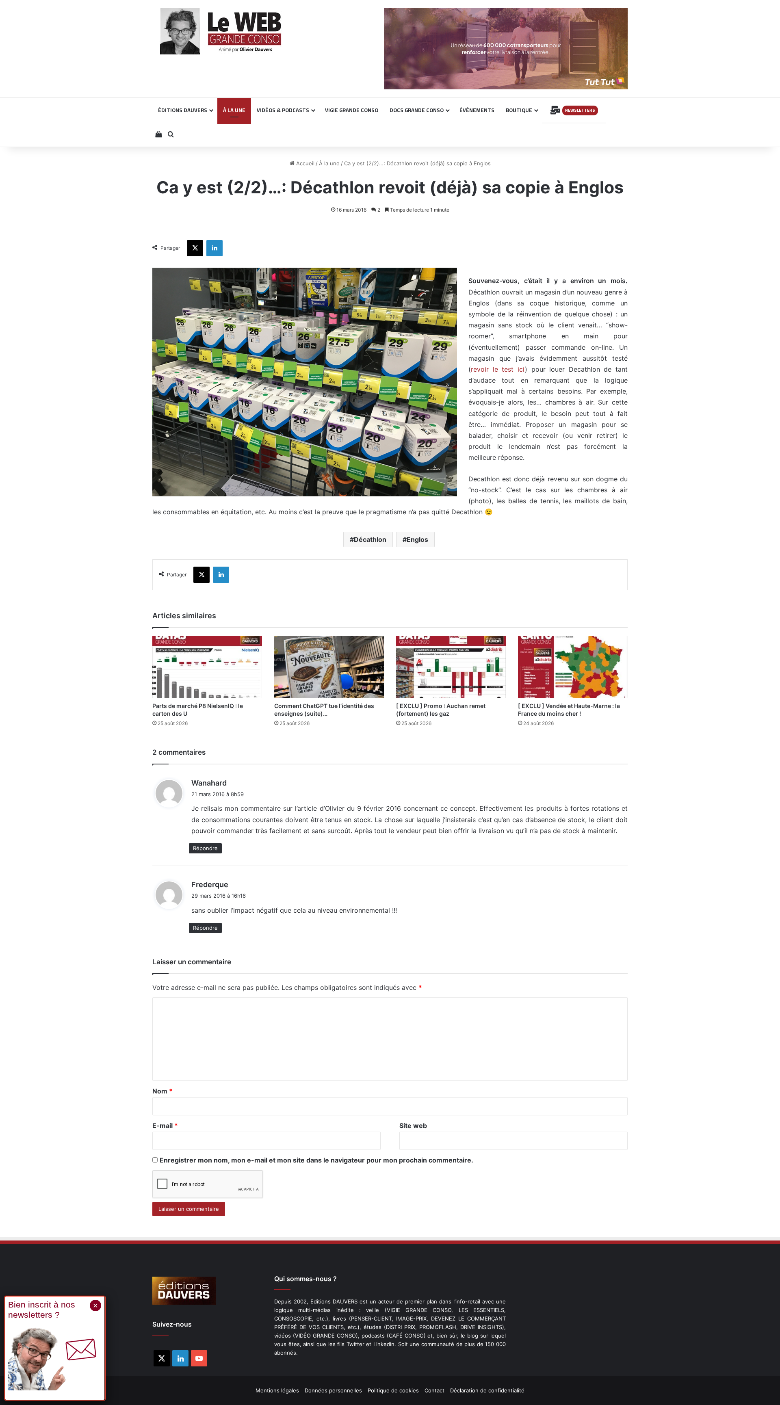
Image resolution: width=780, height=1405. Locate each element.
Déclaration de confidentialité (487, 1390)
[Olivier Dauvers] (221, 31)
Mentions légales (277, 1390)
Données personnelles (333, 1390)
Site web (413, 1125)
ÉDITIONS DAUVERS (182, 110)
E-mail (165, 1125)
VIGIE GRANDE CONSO (351, 110)
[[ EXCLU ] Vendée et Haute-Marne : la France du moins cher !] (573, 667)
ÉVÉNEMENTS (476, 110)
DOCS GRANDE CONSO (417, 110)
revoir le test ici (498, 369)
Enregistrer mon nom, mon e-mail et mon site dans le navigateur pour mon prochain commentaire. (316, 1160)
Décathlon (370, 539)
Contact (434, 1390)
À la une (329, 163)
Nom (162, 1091)
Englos (417, 539)
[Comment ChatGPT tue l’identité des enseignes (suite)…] (329, 667)
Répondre (205, 848)
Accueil (304, 163)
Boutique (519, 110)
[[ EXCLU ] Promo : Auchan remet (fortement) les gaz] (451, 667)
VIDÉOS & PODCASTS (283, 110)
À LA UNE (234, 110)
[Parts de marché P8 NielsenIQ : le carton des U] (207, 667)
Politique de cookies (393, 1390)
